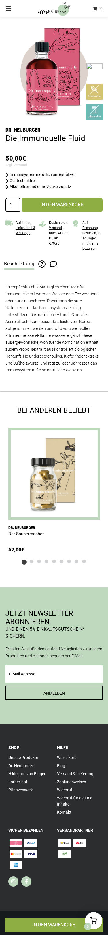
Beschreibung (19, 263)
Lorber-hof (17, 782)
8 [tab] (76, 561)
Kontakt (64, 812)
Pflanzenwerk (20, 790)
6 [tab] (61, 561)
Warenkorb (67, 757)
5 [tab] (54, 561)
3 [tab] (39, 561)
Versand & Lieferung (75, 773)
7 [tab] (69, 561)
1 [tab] (24, 561)
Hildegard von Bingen (27, 773)
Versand (20, 165)
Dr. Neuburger (22, 130)
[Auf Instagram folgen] (13, 881)
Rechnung (90, 228)
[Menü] (15, 8)
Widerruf (64, 790)
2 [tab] (31, 561)
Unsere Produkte (23, 757)
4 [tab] (46, 561)
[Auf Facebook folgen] (26, 881)
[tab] (19, 263)
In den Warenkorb (62, 204)
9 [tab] (84, 561)
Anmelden (54, 693)
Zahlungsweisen (71, 782)
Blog (61, 765)
